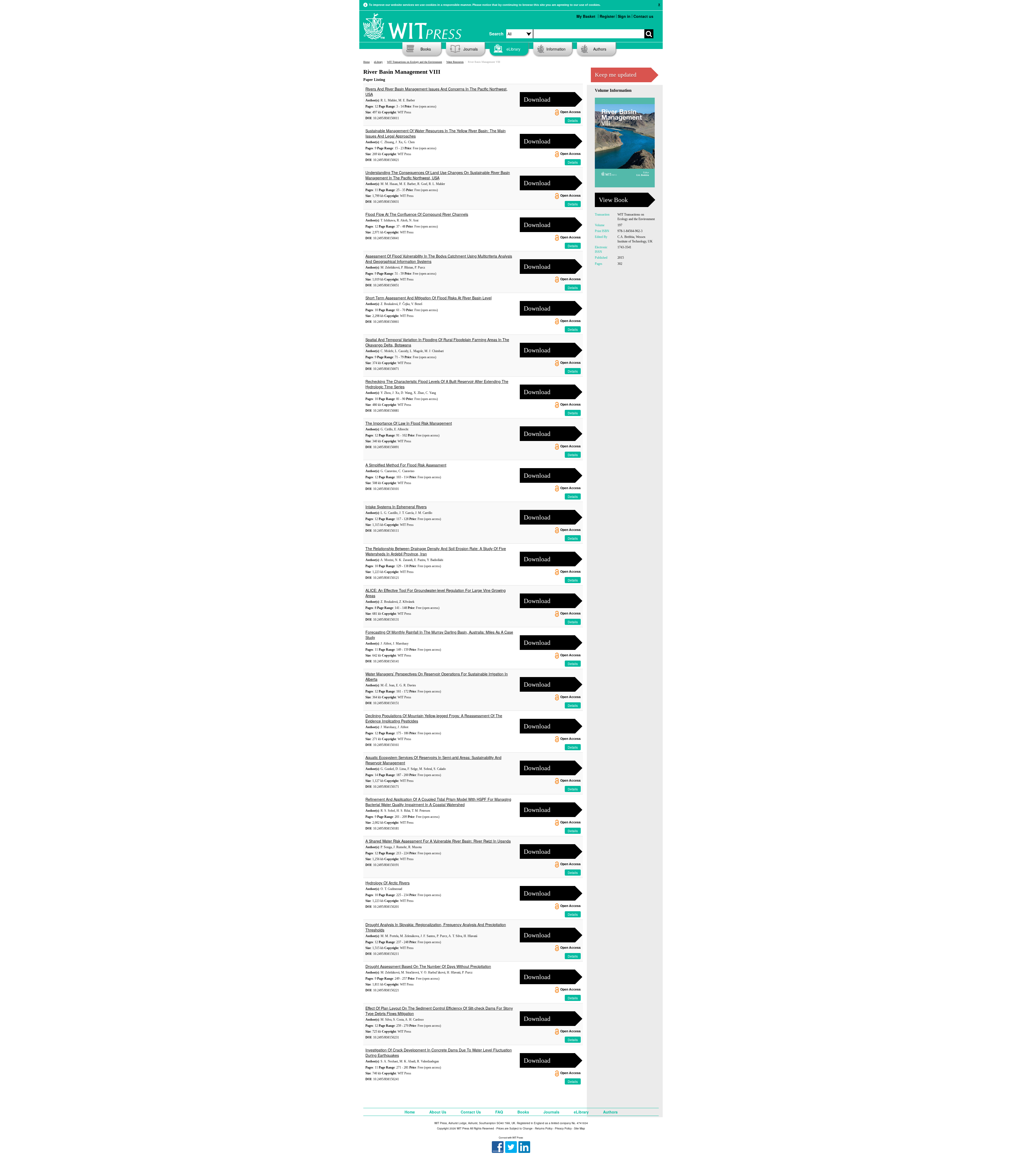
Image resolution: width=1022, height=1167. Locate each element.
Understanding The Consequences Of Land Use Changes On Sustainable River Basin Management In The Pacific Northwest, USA (437, 175)
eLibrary (513, 49)
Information (556, 49)
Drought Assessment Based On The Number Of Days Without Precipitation (428, 966)
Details (573, 120)
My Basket (585, 16)
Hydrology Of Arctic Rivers (387, 882)
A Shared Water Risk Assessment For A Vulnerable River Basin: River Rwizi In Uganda (438, 841)
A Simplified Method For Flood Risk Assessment (405, 465)
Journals (470, 49)
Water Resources (455, 61)
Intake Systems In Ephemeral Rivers (396, 506)
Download (537, 99)
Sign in (624, 16)
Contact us (643, 16)
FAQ (499, 1112)
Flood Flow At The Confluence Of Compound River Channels (416, 214)
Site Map (579, 1128)
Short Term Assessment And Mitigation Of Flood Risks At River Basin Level (428, 297)
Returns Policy (544, 1128)
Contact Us (471, 1112)
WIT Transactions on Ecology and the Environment (414, 61)
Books (426, 49)
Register (607, 16)
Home (366, 61)
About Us (437, 1112)
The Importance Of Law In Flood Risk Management (408, 423)
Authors (599, 49)
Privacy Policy (563, 1128)
